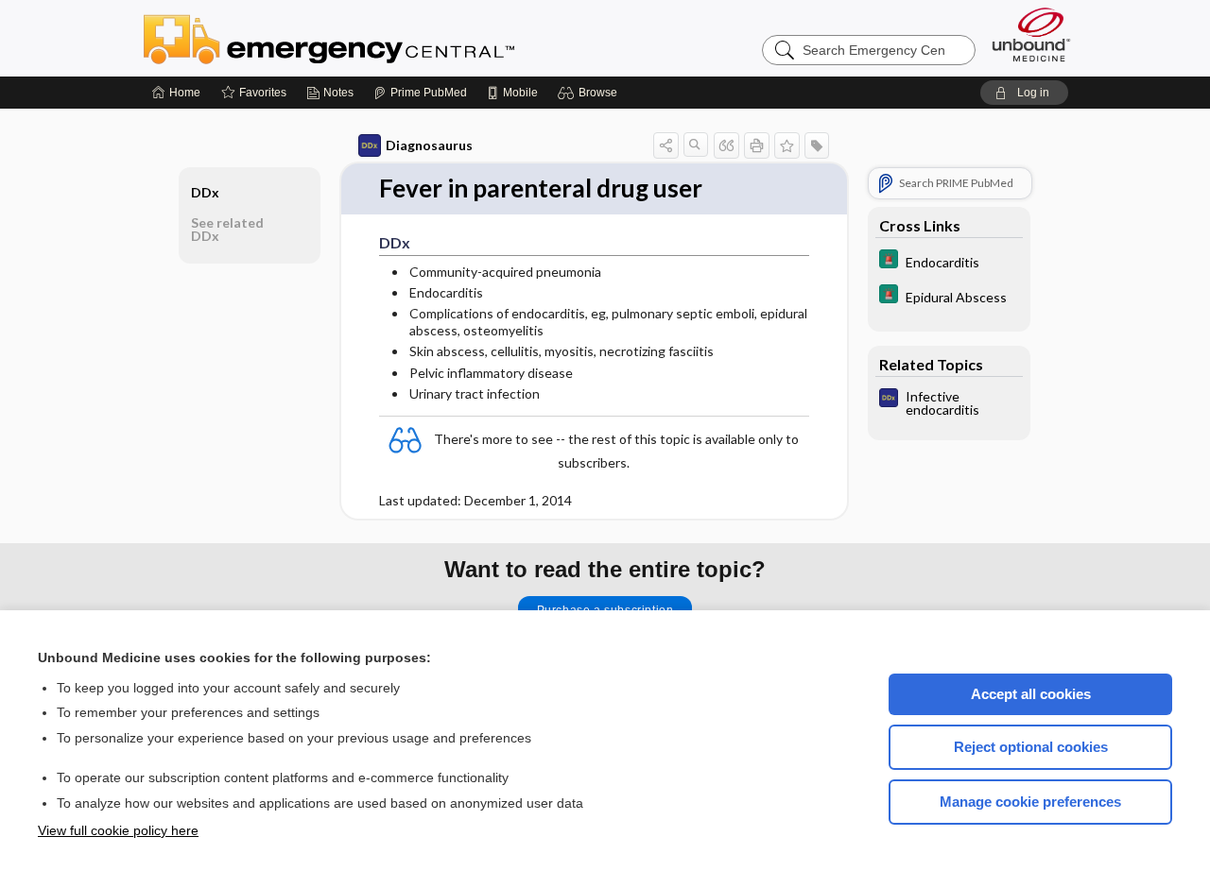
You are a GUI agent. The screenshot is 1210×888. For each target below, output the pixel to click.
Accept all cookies (1031, 694)
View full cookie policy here (118, 830)
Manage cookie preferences (1030, 802)
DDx (205, 192)
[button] (590, 93)
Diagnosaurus (429, 145)
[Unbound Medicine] (1031, 34)
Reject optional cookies (1031, 747)
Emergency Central (378, 37)
